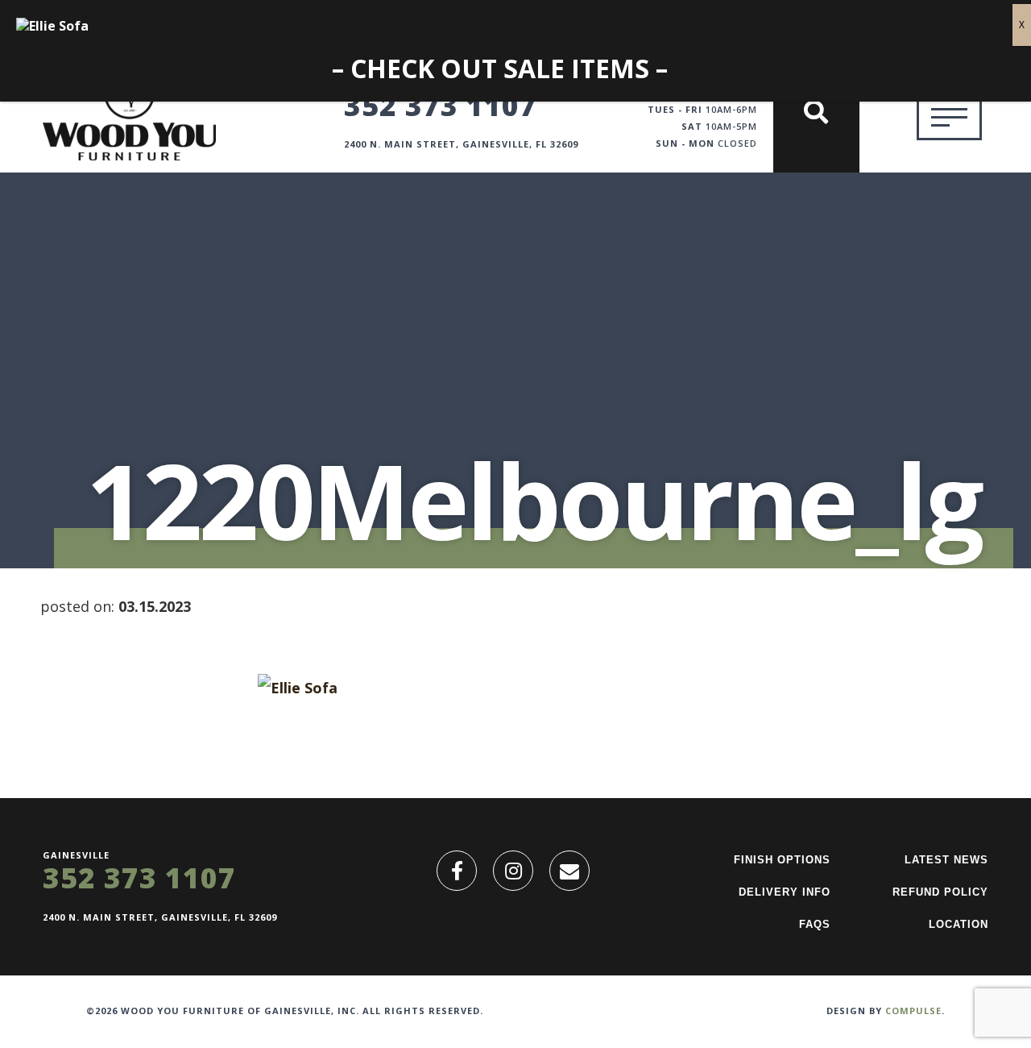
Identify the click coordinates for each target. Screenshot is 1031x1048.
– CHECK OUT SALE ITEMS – (500, 69)
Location (958, 924)
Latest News (946, 860)
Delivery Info (784, 892)
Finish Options (782, 860)
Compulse (913, 1010)
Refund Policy (940, 892)
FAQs (814, 924)
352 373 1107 (440, 104)
